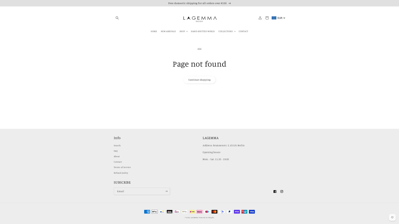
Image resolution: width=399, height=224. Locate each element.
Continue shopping (199, 79)
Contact (118, 161)
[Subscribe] (166, 191)
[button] (117, 17)
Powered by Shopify (206, 217)
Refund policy (121, 172)
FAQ (116, 150)
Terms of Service (122, 167)
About (117, 156)
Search (117, 145)
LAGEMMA (194, 217)
